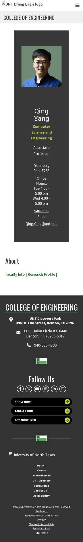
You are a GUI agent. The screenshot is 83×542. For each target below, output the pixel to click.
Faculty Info (15, 274)
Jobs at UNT (41, 490)
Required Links (41, 528)
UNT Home (41, 532)
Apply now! (23, 402)
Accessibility (41, 495)
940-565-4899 (41, 213)
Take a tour (24, 411)
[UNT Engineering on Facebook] (20, 388)
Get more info (25, 420)
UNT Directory (41, 480)
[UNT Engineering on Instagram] (45, 388)
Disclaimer (41, 511)
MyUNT (41, 465)
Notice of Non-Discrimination (41, 515)
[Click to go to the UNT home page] (22, 5)
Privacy (41, 519)
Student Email (42, 475)
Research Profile (41, 274)
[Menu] (77, 5)
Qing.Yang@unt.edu (41, 223)
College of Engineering (29, 17)
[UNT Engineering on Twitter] (28, 388)
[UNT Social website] (62, 388)
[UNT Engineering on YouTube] (37, 388)
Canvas (41, 470)
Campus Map (41, 485)
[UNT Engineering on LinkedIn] (54, 388)
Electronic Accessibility (41, 524)
